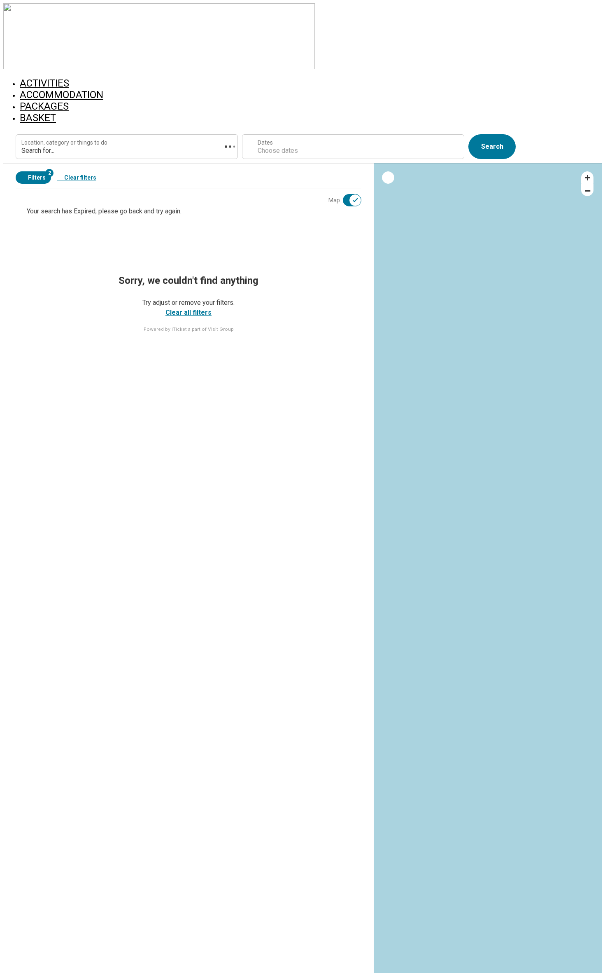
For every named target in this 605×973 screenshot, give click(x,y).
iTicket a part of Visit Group (203, 329)
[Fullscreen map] (388, 177)
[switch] (347, 200)
